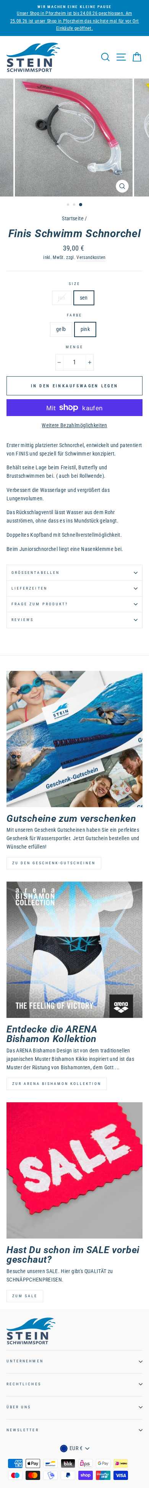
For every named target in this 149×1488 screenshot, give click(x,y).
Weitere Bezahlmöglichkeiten (74, 425)
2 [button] (75, 205)
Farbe (74, 315)
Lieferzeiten (29, 588)
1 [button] (69, 205)
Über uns (18, 1407)
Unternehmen (25, 1361)
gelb (61, 329)
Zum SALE (24, 1296)
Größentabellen (35, 572)
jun (61, 298)
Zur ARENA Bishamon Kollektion (56, 1084)
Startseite (72, 218)
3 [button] (81, 205)
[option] (74, 138)
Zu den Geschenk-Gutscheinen (54, 863)
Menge (74, 347)
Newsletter (22, 1430)
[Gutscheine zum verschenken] (74, 739)
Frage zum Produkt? (39, 604)
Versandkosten (90, 257)
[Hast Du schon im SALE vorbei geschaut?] (74, 1170)
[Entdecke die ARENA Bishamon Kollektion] (74, 950)
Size (74, 284)
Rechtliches (23, 1384)
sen (84, 298)
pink (85, 329)
